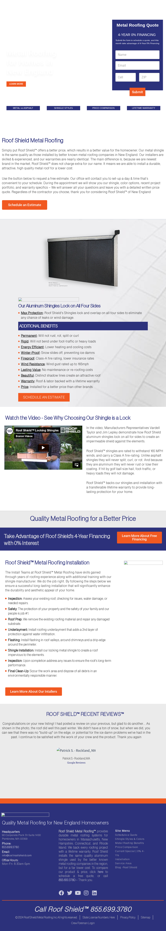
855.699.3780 (10, 847)
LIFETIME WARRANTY (143, 108)
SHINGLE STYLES (63, 108)
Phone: (6, 843)
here (100, 872)
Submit (137, 92)
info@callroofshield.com (17, 855)
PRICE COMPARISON (103, 108)
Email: (6, 851)
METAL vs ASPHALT (23, 108)
